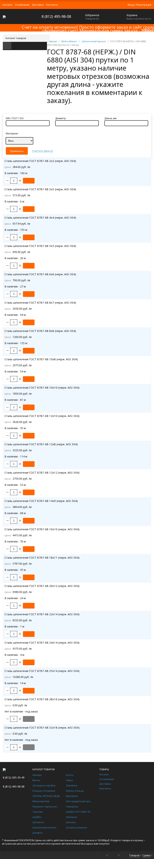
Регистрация (143, 4)
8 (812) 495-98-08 (56, 16)
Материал (12, 133)
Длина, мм (110, 118)
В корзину (29, 181)
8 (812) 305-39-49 (13, 777)
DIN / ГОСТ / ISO (15, 118)
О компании (22, 4)
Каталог (7, 4)
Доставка (38, 4)
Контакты (52, 4)
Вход (131, 4)
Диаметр (60, 118)
